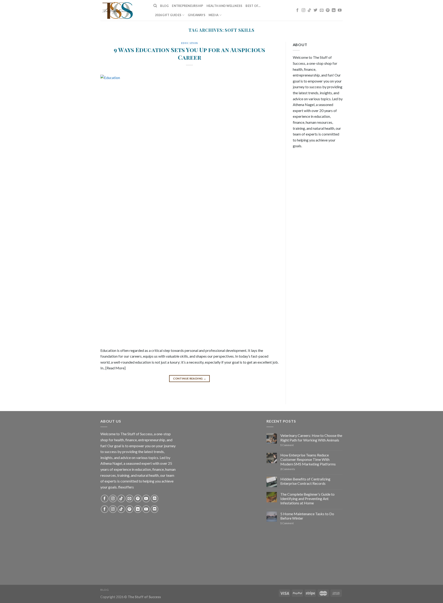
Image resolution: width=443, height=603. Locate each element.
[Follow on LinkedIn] (333, 10)
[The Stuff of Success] (123, 10)
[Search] (155, 5)
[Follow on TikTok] (309, 10)
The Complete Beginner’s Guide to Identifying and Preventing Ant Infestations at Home (307, 498)
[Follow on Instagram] (303, 10)
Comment (287, 445)
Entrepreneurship (187, 6)
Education (189, 43)
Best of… (252, 6)
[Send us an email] (321, 10)
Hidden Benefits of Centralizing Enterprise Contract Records (305, 481)
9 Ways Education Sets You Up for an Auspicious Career (189, 53)
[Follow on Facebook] (297, 10)
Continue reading (189, 378)
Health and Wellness (224, 6)
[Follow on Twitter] (315, 10)
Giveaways (196, 15)
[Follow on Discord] (154, 498)
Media (214, 15)
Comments (287, 469)
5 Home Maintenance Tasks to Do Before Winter (307, 516)
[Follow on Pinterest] (327, 10)
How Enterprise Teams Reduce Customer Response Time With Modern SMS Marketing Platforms (308, 459)
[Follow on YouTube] (339, 10)
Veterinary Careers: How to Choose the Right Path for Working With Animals (311, 437)
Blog (164, 6)
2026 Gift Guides (168, 15)
